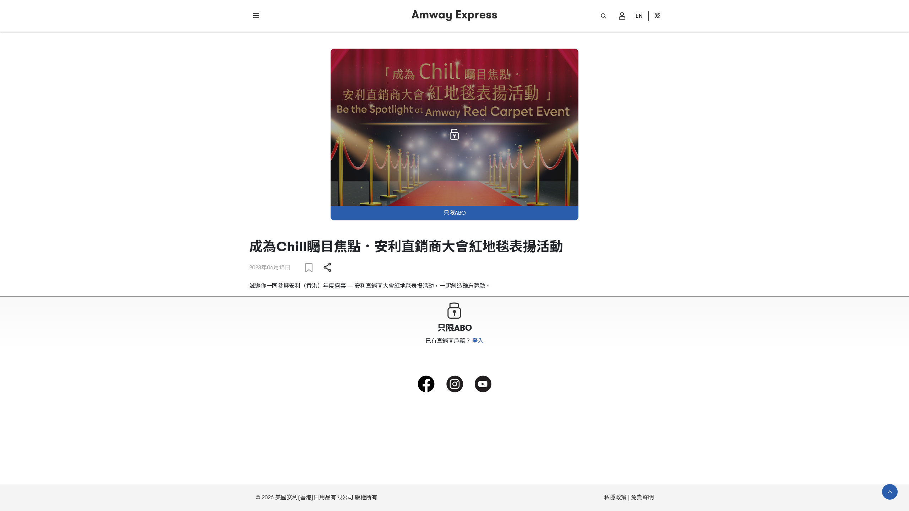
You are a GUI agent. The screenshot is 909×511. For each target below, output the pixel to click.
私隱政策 (615, 497)
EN (639, 16)
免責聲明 (642, 497)
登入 (478, 341)
